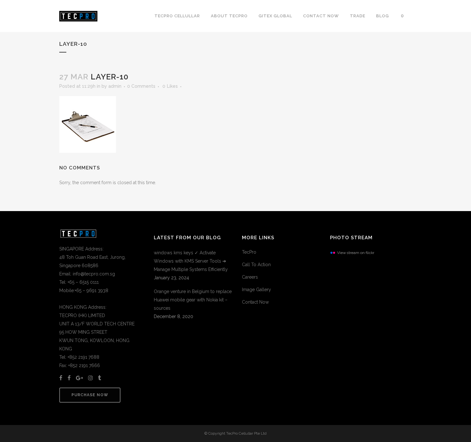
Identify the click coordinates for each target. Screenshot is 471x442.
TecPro (249, 252)
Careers (250, 277)
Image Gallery (256, 289)
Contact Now (255, 302)
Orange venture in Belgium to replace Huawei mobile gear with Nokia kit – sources (193, 300)
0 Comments (141, 86)
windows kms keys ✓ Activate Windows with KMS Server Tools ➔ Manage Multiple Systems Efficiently (191, 261)
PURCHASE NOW (89, 395)
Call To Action (256, 264)
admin (114, 86)
